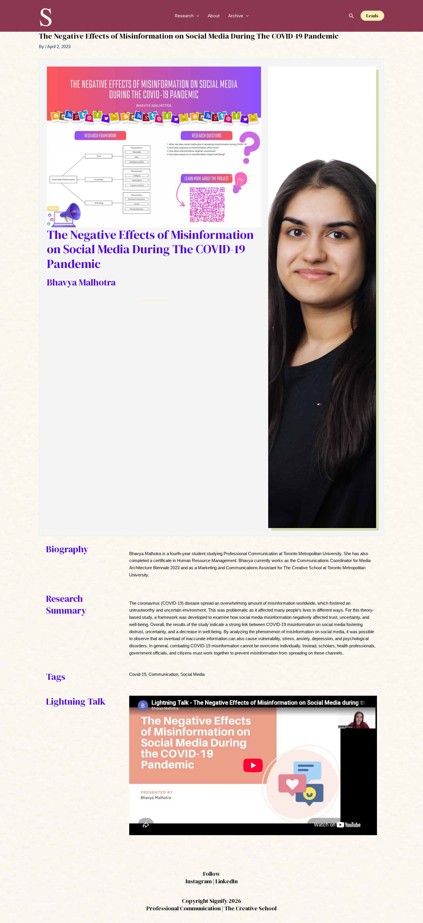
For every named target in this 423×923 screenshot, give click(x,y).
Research (184, 15)
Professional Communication (183, 908)
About (214, 15)
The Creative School (250, 908)
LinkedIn (227, 881)
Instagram (199, 881)
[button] (196, 16)
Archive (235, 15)
